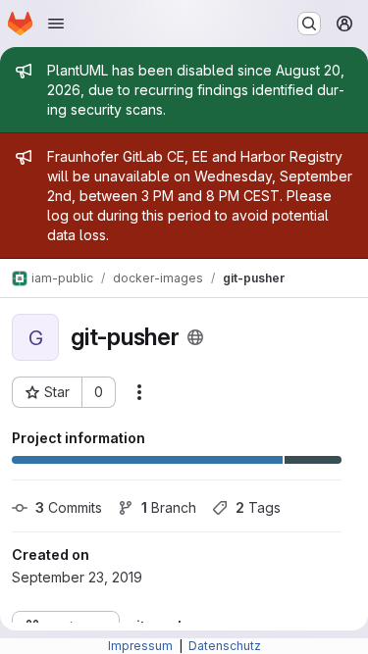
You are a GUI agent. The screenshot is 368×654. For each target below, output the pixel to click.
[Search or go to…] (309, 23)
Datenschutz (224, 645)
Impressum (142, 645)
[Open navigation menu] (56, 23)
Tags (258, 507)
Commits (68, 507)
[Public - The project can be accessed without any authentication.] (195, 337)
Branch (168, 507)
